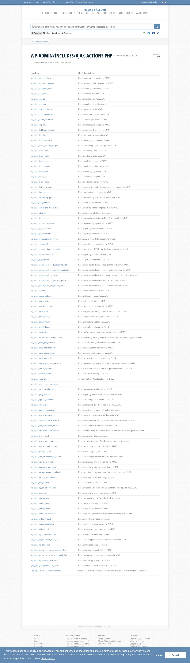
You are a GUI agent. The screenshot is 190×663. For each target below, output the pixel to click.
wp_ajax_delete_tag (39, 176)
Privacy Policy (40, 644)
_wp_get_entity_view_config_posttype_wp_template (79, 646)
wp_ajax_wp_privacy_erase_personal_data (48, 549)
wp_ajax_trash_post (39, 492)
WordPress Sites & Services (78, 2)
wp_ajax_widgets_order (40, 529)
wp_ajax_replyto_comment (42, 399)
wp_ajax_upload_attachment (42, 524)
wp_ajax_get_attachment (41, 228)
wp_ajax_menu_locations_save (43, 347)
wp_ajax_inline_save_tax (41, 316)
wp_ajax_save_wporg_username (44, 441)
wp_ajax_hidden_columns (41, 295)
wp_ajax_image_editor (40, 301)
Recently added (73, 635)
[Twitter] (149, 33)
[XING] (144, 33)
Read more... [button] (48, 658)
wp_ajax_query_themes (40, 394)
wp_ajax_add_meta (39, 93)
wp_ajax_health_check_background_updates (49, 264)
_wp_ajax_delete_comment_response (46, 570)
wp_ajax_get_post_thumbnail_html (45, 249)
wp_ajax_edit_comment (40, 202)
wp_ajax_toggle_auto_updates (43, 487)
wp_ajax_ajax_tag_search (41, 109)
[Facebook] (153, 33)
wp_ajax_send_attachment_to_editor (46, 456)
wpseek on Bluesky (149, 2)
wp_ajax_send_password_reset (43, 467)
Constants (68, 33)
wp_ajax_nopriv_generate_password (46, 363)
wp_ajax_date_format (40, 135)
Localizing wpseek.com (140, 639)
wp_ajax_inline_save (39, 311)
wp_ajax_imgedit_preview (42, 306)
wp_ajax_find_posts (39, 218)
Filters (47, 33)
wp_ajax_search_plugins (41, 451)
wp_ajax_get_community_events (44, 238)
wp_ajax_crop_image (39, 124)
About (36, 639)
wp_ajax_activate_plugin (41, 78)
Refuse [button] (158, 654)
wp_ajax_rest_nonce (39, 404)
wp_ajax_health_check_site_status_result (48, 285)
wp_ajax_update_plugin (40, 503)
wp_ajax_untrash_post (40, 498)
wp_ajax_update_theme (40, 508)
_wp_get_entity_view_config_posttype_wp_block (79, 644)
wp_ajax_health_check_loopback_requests (48, 280)
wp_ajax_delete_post (39, 171)
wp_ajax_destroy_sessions (41, 186)
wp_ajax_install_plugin (40, 321)
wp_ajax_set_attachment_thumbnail (45, 472)
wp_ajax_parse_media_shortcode (44, 384)
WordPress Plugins (51, 2)
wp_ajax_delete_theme (40, 181)
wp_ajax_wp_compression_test (43, 534)
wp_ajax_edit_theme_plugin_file (44, 207)
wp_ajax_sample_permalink (42, 409)
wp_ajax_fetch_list (38, 212)
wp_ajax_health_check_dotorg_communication (50, 269)
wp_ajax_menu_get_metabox (43, 342)
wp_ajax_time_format (40, 482)
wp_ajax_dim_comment (41, 192)
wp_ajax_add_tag (38, 98)
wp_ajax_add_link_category (42, 83)
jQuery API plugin (137, 641)
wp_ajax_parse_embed (40, 378)
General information (41, 41)
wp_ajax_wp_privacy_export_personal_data (49, 555)
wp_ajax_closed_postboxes (42, 119)
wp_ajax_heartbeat (38, 290)
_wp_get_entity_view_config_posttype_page (79, 641)
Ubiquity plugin (136, 644)
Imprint (37, 641)
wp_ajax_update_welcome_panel (44, 513)
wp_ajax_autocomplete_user (42, 114)
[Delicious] (158, 33)
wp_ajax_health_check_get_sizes (44, 275)
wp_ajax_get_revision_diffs (42, 254)
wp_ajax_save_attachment (41, 415)
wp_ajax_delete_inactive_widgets (44, 145)
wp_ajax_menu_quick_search (43, 352)
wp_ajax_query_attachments (42, 389)
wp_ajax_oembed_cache (41, 373)
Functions (37, 33)
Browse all (38, 646)
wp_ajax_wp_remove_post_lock (44, 560)
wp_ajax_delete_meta (40, 155)
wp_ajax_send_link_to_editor (43, 461)
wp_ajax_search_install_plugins (44, 446)
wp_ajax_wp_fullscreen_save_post (45, 539)
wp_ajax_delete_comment (41, 140)
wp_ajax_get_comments (41, 233)
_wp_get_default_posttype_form (79, 639)
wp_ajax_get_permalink (41, 244)
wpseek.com (31, 2)
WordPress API (104, 644)
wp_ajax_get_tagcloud (40, 259)
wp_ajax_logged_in (39, 332)
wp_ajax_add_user (38, 104)
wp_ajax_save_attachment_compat (45, 420)
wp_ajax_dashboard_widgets (42, 129)
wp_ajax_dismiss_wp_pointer (43, 197)
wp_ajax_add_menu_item (41, 88)
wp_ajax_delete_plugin (40, 166)
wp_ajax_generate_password (42, 223)
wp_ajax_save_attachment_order (44, 425)
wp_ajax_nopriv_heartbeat (42, 368)
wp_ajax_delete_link (39, 150)
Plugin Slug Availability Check (111, 641)
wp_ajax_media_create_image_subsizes (47, 337)
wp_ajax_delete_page (39, 161)
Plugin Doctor (104, 639)
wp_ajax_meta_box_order (41, 358)
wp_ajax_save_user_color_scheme (45, 430)
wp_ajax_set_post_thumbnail (43, 477)
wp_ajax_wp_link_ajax (40, 544)
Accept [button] (175, 654)
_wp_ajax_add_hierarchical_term (44, 565)
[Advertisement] (95, 598)
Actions (57, 33)
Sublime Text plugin (138, 646)
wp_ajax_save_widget (40, 435)
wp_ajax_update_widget (41, 518)
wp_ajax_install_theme (40, 326)
